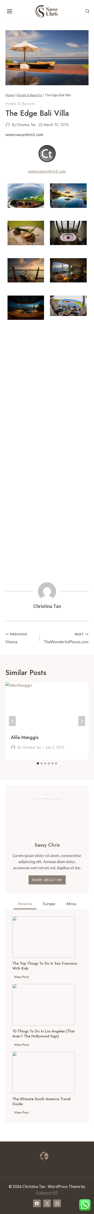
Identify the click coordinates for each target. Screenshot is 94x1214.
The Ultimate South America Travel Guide (41, 1102)
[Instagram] (57, 1203)
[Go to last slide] (12, 721)
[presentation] (43, 937)
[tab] (38, 763)
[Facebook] (37, 1203)
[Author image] (7, 125)
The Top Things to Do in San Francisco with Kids (44, 966)
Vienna (16, 638)
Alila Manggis (25, 737)
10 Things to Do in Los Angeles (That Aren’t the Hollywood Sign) (43, 1034)
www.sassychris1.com (47, 171)
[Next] (81, 721)
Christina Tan (26, 124)
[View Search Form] (87, 11)
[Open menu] (10, 11)
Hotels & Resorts (20, 103)
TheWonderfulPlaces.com (66, 638)
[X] (47, 1203)
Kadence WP (47, 1192)
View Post (22, 978)
